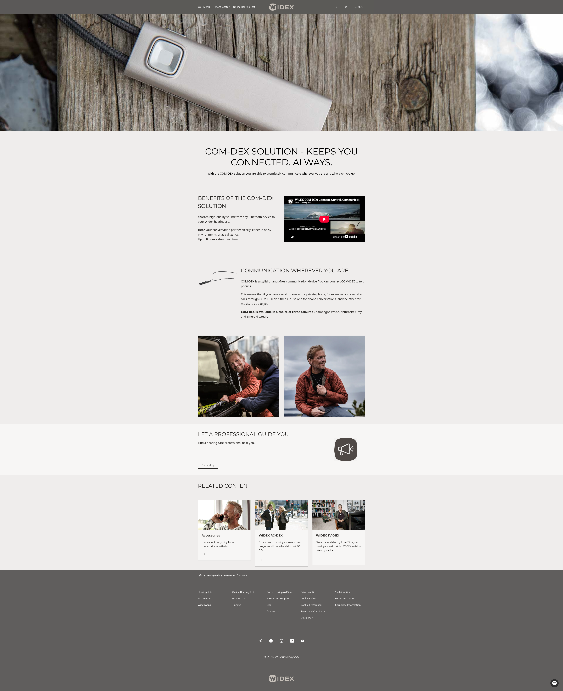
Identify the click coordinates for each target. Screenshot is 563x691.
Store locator (222, 7)
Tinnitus (236, 605)
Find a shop (208, 465)
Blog (269, 605)
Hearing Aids (205, 592)
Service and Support (278, 598)
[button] (554, 683)
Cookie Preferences (312, 605)
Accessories (204, 598)
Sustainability (342, 592)
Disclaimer (307, 617)
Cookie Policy (308, 598)
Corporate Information (348, 605)
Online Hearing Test (244, 7)
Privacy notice (308, 592)
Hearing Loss (239, 598)
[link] (224, 530)
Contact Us (273, 611)
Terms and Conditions (313, 611)
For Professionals (345, 598)
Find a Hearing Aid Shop (280, 592)
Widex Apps (204, 605)
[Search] (337, 7)
